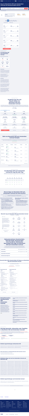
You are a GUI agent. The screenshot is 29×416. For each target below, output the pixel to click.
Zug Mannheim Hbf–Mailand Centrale (18, 364)
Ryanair (13, 402)
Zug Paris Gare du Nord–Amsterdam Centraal (12, 370)
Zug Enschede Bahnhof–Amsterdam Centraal (19, 381)
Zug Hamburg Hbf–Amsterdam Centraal (11, 369)
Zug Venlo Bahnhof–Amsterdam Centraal (11, 381)
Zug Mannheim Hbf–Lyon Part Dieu (11, 365)
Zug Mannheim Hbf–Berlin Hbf (25, 361)
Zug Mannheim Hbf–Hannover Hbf (4, 366)
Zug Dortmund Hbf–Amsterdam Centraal (11, 374)
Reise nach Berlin (25, 403)
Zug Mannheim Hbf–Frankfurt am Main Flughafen (19, 361)
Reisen (24, 401)
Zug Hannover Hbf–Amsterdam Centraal (18, 370)
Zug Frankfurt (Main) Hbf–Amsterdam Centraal (19, 369)
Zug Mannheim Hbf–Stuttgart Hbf (25, 364)
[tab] (5, 22)
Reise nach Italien (25, 406)
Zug (2, 385)
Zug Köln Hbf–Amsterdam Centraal (4, 369)
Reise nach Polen (25, 405)
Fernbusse (7, 401)
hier (20, 165)
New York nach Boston (3, 406)
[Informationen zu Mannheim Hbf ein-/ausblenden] (27, 338)
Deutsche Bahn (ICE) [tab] (11, 265)
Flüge (12, 401)
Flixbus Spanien (8, 403)
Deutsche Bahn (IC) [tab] (18, 265)
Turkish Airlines (13, 403)
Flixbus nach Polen (8, 402)
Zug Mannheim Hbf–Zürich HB (10, 364)
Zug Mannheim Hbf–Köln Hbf (17, 347)
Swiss (12, 405)
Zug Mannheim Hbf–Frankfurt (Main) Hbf (11, 347)
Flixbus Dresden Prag (8, 404)
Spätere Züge (25, 163)
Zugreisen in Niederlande (6, 385)
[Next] (18, 20)
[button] (13, 8)
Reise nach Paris (25, 404)
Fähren (18, 401)
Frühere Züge (3, 163)
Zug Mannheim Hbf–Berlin (3, 361)
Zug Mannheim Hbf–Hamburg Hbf (4, 347)
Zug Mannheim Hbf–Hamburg (10, 361)
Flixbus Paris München (8, 406)
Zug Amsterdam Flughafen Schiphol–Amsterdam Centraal (6, 382)
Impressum (7, 414)
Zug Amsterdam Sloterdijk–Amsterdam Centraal (12, 382)
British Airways (13, 404)
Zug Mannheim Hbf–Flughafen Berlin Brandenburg (19, 366)
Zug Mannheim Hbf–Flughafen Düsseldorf (19, 365)
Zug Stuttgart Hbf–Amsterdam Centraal (4, 370)
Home (1, 385)
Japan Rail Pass (24, 402)
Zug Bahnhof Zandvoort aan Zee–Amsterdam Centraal (6, 381)
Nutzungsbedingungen (11, 414)
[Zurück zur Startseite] (1, 414)
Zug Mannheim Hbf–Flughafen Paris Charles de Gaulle (13, 366)
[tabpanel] (14, 280)
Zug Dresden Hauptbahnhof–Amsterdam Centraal (5, 374)
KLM (12, 406)
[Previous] (5, 178)
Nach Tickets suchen (2, 59)
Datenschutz (16, 414)
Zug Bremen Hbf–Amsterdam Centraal (18, 374)
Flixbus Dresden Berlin (8, 405)
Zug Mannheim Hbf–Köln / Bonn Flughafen (5, 365)
